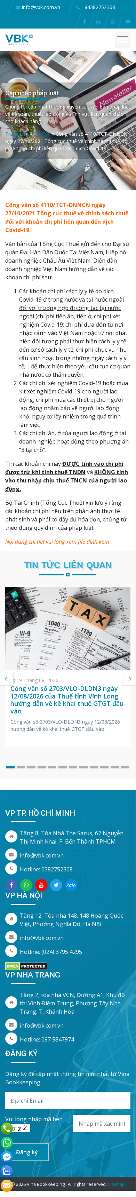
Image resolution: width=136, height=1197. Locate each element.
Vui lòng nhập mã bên (34, 1119)
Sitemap (116, 1184)
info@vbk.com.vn (42, 855)
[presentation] (129, 679)
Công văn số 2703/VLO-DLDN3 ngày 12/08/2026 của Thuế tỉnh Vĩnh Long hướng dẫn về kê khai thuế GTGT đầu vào (66, 699)
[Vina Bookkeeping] (19, 39)
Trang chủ (16, 133)
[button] (10, 767)
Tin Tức (41, 133)
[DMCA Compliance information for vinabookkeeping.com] (26, 965)
